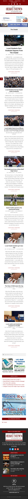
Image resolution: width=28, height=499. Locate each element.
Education (19, 54)
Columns (13, 471)
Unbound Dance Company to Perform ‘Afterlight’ (14, 381)
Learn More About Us (14, 492)
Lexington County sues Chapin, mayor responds (13, 386)
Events (12, 465)
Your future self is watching (9, 383)
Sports (19, 172)
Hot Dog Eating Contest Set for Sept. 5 (11, 379)
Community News (19, 131)
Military (8, 132)
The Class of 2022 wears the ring (14, 286)
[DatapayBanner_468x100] (14, 16)
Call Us (14, 484)
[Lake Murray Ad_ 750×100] (14, 23)
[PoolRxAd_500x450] (14, 394)
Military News (14, 132)
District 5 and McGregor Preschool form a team (13, 384)
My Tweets (4, 422)
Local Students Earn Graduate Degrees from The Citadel (14, 50)
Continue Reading (14, 71)
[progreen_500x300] (14, 359)
